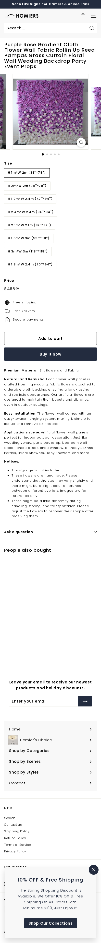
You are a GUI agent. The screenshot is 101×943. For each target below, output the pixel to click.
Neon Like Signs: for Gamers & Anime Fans (50, 4)
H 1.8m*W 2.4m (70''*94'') (30, 264)
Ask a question (18, 531)
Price (9, 280)
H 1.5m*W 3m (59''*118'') (29, 238)
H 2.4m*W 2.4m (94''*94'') (30, 212)
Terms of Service (17, 845)
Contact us (13, 825)
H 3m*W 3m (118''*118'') (28, 251)
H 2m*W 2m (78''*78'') (27, 185)
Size (8, 163)
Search (9, 818)
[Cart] (83, 16)
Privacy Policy (15, 851)
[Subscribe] (85, 701)
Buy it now (51, 354)
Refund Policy (15, 838)
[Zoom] (81, 142)
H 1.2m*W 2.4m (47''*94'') (30, 198)
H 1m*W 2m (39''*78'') (27, 172)
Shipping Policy (17, 831)
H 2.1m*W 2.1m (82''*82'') (29, 225)
